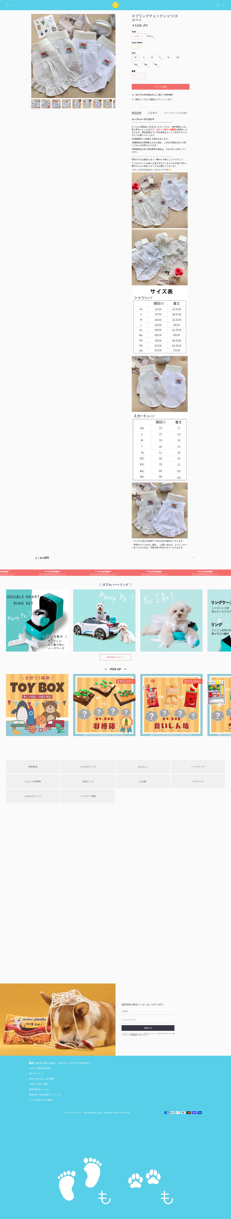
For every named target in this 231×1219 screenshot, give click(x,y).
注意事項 (152, 112)
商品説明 (136, 112)
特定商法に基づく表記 (93, 1113)
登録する (148, 1028)
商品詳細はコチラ (114, 657)
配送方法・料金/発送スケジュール (45, 1094)
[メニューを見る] (7, 5)
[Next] (219, 620)
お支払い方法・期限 (38, 1084)
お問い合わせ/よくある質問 (41, 1079)
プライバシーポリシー (73, 1113)
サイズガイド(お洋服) (175, 112)
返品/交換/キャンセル (39, 1089)
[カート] (223, 5)
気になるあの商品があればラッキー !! (46, 572)
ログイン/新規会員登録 (39, 1068)
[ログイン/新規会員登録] (217, 5)
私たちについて (36, 1073)
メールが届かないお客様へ (41, 1100)
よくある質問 (42, 557)
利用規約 (134, 1035)
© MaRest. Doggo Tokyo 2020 (117, 1113)
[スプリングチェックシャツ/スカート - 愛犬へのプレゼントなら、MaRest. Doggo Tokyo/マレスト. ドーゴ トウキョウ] (35, 103)
